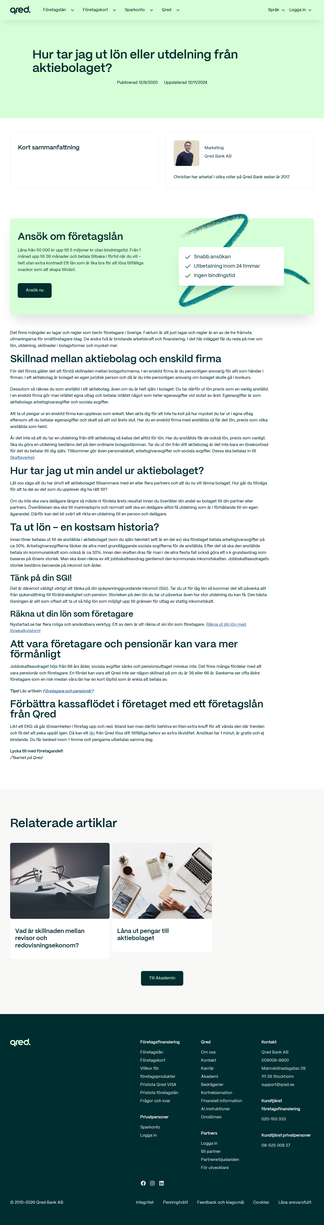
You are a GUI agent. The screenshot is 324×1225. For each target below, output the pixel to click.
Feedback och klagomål (220, 1202)
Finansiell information (221, 1101)
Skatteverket (22, 458)
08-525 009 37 (275, 1146)
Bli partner (211, 1152)
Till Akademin (162, 978)
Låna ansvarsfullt (294, 1202)
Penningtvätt (175, 1202)
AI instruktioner (215, 1109)
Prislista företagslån (159, 1093)
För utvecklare (215, 1168)
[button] (72, 10)
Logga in (148, 1135)
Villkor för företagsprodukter (157, 1073)
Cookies (261, 1202)
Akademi (209, 1077)
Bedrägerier (212, 1085)
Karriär (207, 1069)
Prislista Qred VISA (158, 1085)
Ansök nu (35, 290)
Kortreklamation (216, 1093)
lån (92, 733)
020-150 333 (273, 1119)
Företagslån (151, 1052)
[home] (20, 10)
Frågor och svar (155, 1101)
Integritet (145, 1202)
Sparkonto (150, 1127)
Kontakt (208, 1060)
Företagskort (152, 1060)
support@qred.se (277, 1085)
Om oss (208, 1052)
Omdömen (211, 1117)
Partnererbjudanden (220, 1160)
